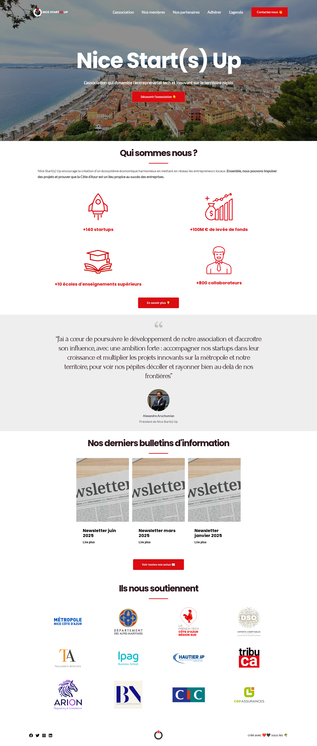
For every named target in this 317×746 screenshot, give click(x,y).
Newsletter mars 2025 (157, 533)
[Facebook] (31, 735)
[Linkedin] (50, 735)
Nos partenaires (186, 12)
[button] (269, 12)
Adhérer (214, 12)
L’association (123, 12)
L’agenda (236, 12)
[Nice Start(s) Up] (50, 12)
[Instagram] (44, 735)
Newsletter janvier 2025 (208, 533)
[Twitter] (37, 735)
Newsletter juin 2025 (99, 533)
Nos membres (153, 12)
